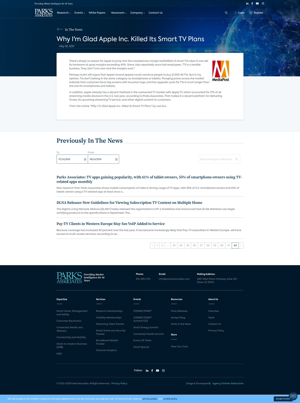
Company (136, 13)
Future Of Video (142, 340)
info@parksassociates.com (174, 279)
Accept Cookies (283, 399)
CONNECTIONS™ (142, 311)
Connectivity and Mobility (71, 337)
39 (214, 245)
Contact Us (155, 13)
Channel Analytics (106, 350)
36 (194, 245)
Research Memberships (109, 311)
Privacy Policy (216, 331)
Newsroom (117, 13)
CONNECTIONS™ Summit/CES (142, 319)
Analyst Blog (178, 318)
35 (187, 245)
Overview (213, 311)
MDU (59, 354)
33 (174, 245)
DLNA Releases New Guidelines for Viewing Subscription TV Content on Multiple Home (129, 202)
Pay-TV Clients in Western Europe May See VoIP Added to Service (111, 223)
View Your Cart (179, 347)
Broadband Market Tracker (107, 342)
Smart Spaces (141, 347)
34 (180, 245)
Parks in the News (181, 324)
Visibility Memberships (109, 318)
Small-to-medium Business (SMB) (72, 346)
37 (201, 245)
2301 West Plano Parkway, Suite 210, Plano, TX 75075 (217, 281)
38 (207, 245)
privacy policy (150, 399)
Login (241, 12)
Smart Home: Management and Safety (72, 313)
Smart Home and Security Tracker (110, 332)
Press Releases (179, 311)
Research (63, 13)
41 (228, 245)
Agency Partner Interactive (227, 384)
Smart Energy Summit (145, 327)
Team (211, 318)
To (58, 152)
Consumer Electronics (69, 321)
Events (79, 13)
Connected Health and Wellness (70, 329)
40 (221, 245)
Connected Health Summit (148, 334)
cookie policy (170, 399)
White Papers (97, 13)
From (91, 152)
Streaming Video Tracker (110, 324)
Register (258, 12)
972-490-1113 (143, 279)
